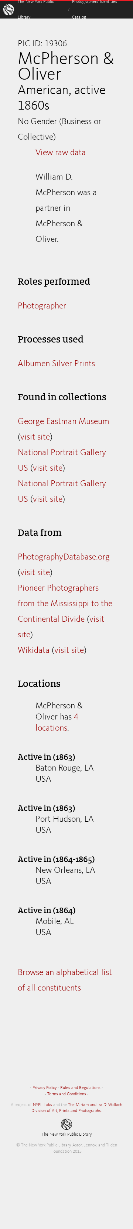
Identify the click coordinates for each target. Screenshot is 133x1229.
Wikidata (34, 650)
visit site (35, 437)
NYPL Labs (42, 1105)
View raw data (60, 152)
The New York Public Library (67, 1134)
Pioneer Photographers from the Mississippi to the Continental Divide (65, 604)
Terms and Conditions (66, 1094)
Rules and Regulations (80, 1088)
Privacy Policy (45, 1088)
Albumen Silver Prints (56, 364)
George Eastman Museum (63, 421)
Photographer (42, 306)
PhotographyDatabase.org (64, 557)
